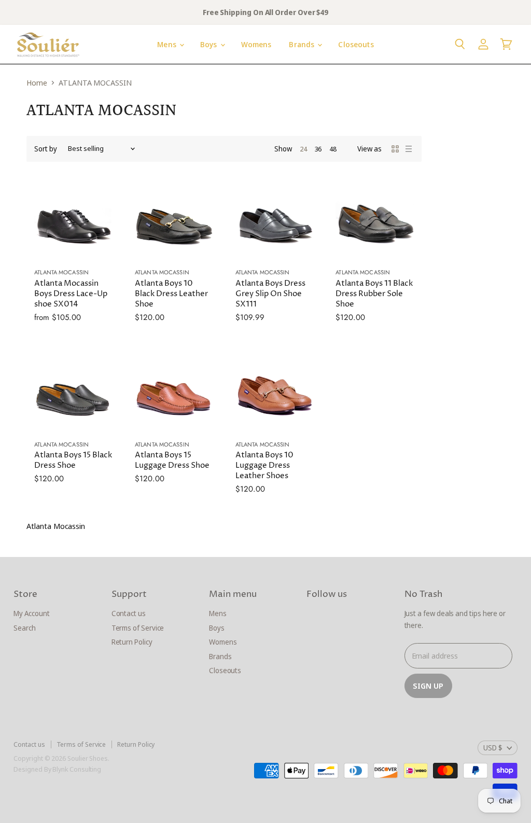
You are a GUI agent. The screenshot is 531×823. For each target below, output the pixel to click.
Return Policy (131, 642)
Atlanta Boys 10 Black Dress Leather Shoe (171, 294)
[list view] (408, 149)
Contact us (128, 613)
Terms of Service (137, 628)
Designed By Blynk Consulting (57, 769)
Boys (209, 44)
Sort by (45, 149)
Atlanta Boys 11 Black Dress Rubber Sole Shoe (374, 294)
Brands (302, 44)
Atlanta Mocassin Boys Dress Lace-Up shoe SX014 (70, 294)
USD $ (492, 747)
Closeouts (355, 44)
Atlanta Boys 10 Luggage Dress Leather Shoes (264, 465)
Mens (167, 44)
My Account (31, 613)
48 (333, 149)
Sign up (428, 685)
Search (24, 628)
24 (303, 149)
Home (36, 82)
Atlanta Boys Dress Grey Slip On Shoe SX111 (270, 294)
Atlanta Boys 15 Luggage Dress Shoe (172, 460)
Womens (256, 44)
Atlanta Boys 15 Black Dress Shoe (73, 460)
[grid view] (395, 149)
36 (318, 149)
